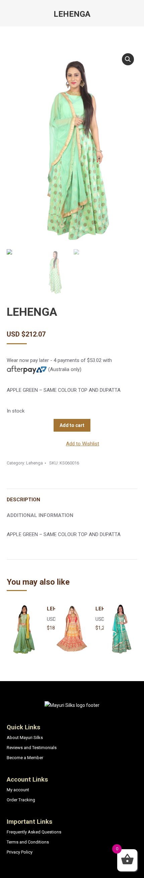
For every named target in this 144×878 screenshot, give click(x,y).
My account (18, 789)
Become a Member (25, 757)
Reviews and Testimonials (32, 747)
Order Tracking (21, 799)
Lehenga (34, 462)
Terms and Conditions (28, 842)
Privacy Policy (19, 852)
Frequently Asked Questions (34, 831)
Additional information (40, 515)
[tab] (72, 496)
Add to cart (72, 425)
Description (23, 500)
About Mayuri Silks (25, 737)
